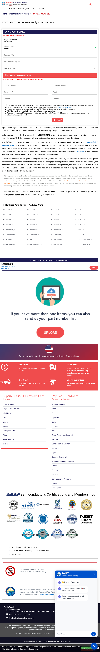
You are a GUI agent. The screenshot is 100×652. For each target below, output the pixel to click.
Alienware (55, 448)
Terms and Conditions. (64, 107)
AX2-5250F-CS (32, 229)
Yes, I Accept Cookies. (89, 648)
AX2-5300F (79, 229)
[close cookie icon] (98, 648)
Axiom (26, 13)
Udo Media (7, 413)
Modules (6, 426)
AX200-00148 (56, 244)
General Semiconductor (61, 444)
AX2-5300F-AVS (9, 234)
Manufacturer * (10, 46)
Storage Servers (9, 430)
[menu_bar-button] (95, 4)
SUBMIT (58, 120)
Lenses (5, 422)
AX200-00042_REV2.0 (11, 244)
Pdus (5, 435)
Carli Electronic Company (61, 479)
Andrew (55, 470)
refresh (94, 574)
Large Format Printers (11, 409)
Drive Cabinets (8, 404)
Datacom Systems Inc (60, 457)
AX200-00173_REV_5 (83, 244)
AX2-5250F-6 (32, 224)
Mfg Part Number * (11, 39)
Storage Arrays (8, 439)
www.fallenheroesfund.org (50, 594)
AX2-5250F (31, 209)
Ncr (53, 430)
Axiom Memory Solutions (8, 266)
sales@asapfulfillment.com (23, 618)
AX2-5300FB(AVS (58, 234)
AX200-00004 (56, 239)
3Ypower (55, 439)
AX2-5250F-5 (8, 224)
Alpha (54, 452)
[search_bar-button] (90, 4)
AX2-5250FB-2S (57, 229)
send (94, 634)
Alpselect (55, 417)
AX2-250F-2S (8, 209)
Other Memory (5, 269)
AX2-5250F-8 (56, 224)
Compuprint (56, 487)
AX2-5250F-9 (80, 224)
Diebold (55, 483)
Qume (54, 422)
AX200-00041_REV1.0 (83, 239)
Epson (54, 466)
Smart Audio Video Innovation (63, 435)
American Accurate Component (64, 461)
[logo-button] (15, 4)
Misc (4, 417)
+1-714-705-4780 (23, 615)
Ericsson (55, 426)
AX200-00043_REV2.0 (35, 244)
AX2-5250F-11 (56, 214)
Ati (53, 413)
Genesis (55, 474)
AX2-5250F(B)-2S (9, 229)
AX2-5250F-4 (80, 219)
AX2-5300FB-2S (33, 234)
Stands (5, 444)
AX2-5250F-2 (80, 214)
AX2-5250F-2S (8, 219)
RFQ (93, 267)
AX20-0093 (79, 234)
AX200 (29, 239)
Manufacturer (15, 13)
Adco (54, 409)
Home (4, 13)
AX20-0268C (8, 239)
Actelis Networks (58, 404)
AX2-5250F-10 (32, 214)
